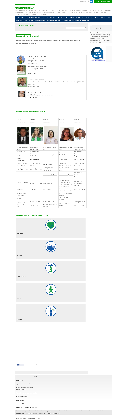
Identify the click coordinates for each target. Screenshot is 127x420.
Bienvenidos (20, 17)
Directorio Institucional (24, 20)
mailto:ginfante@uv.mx (50, 175)
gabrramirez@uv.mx (36, 169)
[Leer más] (51, 225)
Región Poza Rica (48, 164)
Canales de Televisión (54, 20)
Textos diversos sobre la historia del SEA (96, 17)
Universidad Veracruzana (103, 1)
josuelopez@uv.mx (22, 169)
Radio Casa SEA (40, 20)
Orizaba (19, 255)
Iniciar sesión (83, 1)
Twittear (38, 364)
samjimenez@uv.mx (33, 86)
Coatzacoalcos (21, 276)
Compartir (21, 364)
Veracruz (19, 319)
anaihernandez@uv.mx (66, 175)
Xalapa (19, 298)
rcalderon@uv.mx (31, 418)
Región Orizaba (34, 160)
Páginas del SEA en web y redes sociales (76, 20)
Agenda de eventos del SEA (35, 17)
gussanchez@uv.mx (80, 169)
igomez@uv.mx (32, 63)
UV (46, 417)
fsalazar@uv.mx (32, 97)
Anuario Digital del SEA (24, 7)
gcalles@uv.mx (31, 73)
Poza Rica (20, 233)
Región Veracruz (79, 160)
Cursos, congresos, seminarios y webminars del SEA (63, 17)
